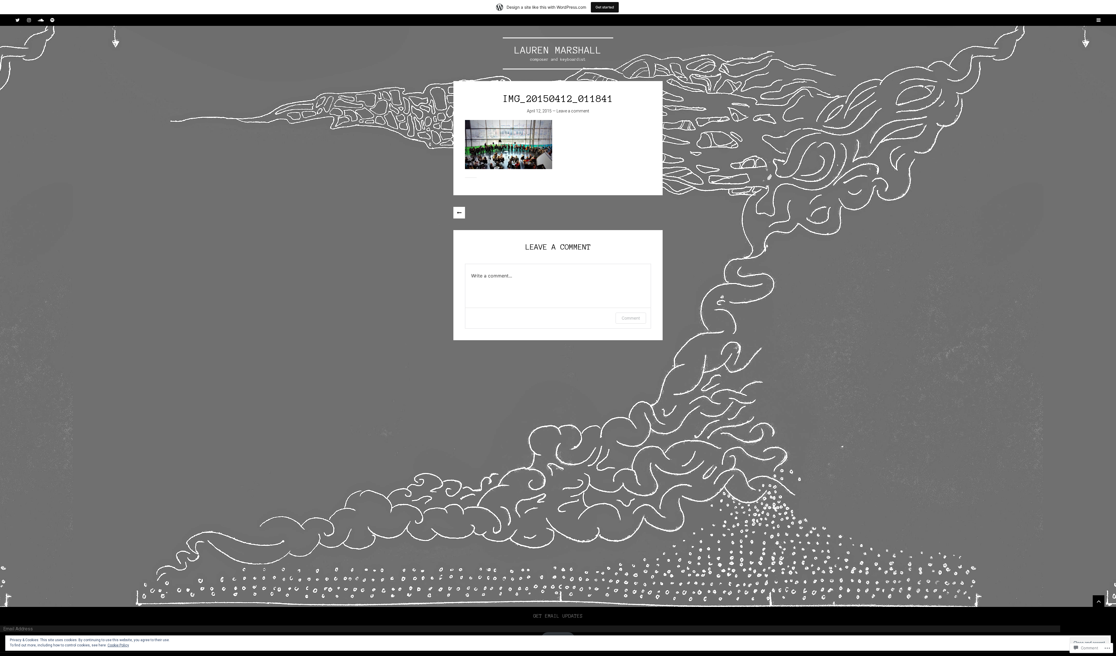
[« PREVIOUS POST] (459, 212)
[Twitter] (17, 20)
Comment (631, 318)
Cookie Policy (118, 645)
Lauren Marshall (558, 50)
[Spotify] (52, 20)
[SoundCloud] (40, 20)
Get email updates (558, 616)
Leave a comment (573, 111)
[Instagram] (29, 20)
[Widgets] (1098, 601)
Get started (604, 7)
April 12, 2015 (539, 111)
